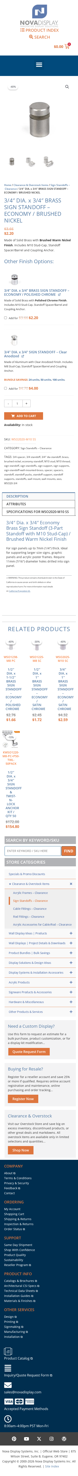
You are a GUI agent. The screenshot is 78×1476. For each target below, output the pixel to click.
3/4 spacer (19, 457)
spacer (48, 470)
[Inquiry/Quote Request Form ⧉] (8, 1368)
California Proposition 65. (19, 591)
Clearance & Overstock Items (31, 185)
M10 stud (49, 461)
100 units (58, 380)
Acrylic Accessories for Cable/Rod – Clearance (42, 924)
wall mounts (49, 479)
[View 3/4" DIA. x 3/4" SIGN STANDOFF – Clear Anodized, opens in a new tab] (23, 356)
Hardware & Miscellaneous (26, 1002)
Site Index (52, 1466)
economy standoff (32, 461)
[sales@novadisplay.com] (8, 1385)
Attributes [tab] (16, 504)
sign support (45, 466)
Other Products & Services (26, 1012)
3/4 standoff (33, 457)
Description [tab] (17, 496)
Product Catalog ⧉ (18, 1358)
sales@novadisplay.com (22, 1392)
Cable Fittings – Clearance (29, 909)
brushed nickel (12, 461)
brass (65, 457)
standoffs (21, 479)
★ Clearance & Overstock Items (29, 884)
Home (7, 185)
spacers (58, 470)
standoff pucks (23, 474)
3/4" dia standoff (51, 457)
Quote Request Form (29, 1051)
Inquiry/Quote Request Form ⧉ (28, 1375)
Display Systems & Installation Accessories (36, 972)
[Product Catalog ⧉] (8, 1351)
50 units (46, 380)
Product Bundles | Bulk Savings (29, 953)
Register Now (23, 1099)
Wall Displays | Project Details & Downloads (37, 943)
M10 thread (63, 461)
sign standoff (11, 466)
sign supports (61, 466)
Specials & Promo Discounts (27, 874)
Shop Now (20, 1150)
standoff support (42, 474)
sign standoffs (28, 466)
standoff (9, 474)
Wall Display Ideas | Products (28, 933)
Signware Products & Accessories (30, 992)
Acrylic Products (19, 982)
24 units (34, 380)
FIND (68, 850)
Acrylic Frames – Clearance (30, 893)
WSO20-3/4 (10, 483)
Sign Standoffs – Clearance (36, 448)
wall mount (34, 479)
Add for (23, 318)
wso (59, 479)
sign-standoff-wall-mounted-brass (23, 470)
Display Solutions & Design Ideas (30, 963)
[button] (39, 65)
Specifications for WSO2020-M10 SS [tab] (37, 511)
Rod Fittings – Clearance (28, 917)
